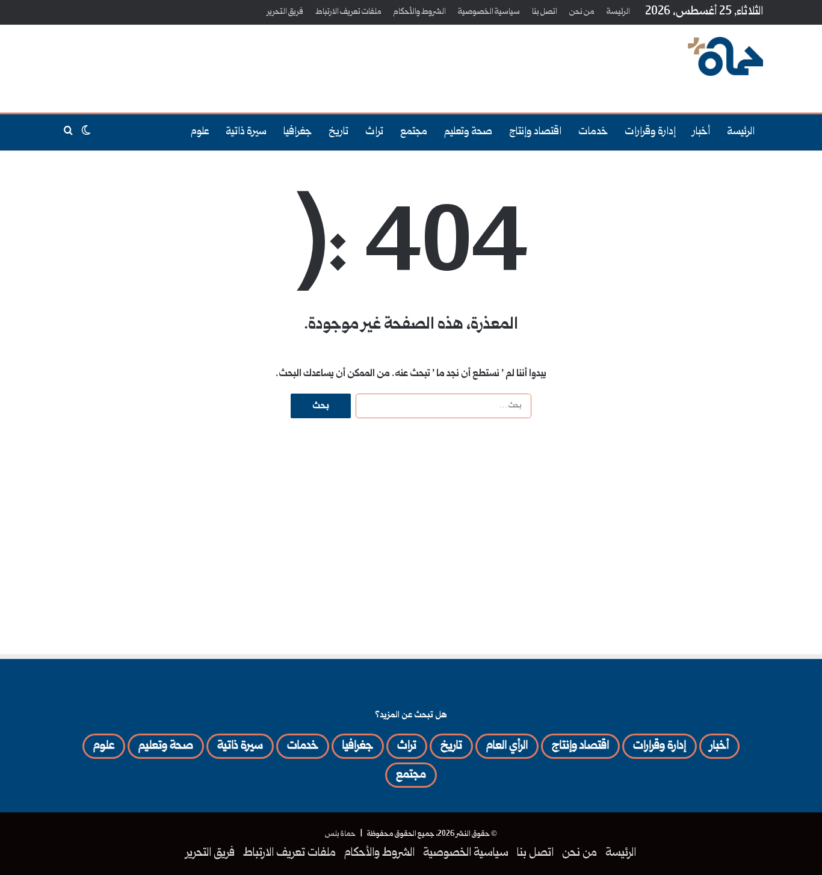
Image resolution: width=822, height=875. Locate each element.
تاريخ (338, 132)
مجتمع (413, 132)
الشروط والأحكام (420, 12)
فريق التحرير (285, 12)
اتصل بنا (544, 12)
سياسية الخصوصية (489, 12)
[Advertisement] (291, 64)
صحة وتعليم (468, 132)
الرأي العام (507, 746)
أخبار (701, 132)
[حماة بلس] (725, 56)
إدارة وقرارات (650, 132)
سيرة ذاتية (246, 132)
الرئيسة (618, 12)
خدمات (593, 132)
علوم (200, 132)
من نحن (582, 12)
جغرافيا (297, 132)
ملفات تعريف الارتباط (348, 12)
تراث (374, 132)
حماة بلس (340, 834)
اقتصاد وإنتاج (535, 132)
